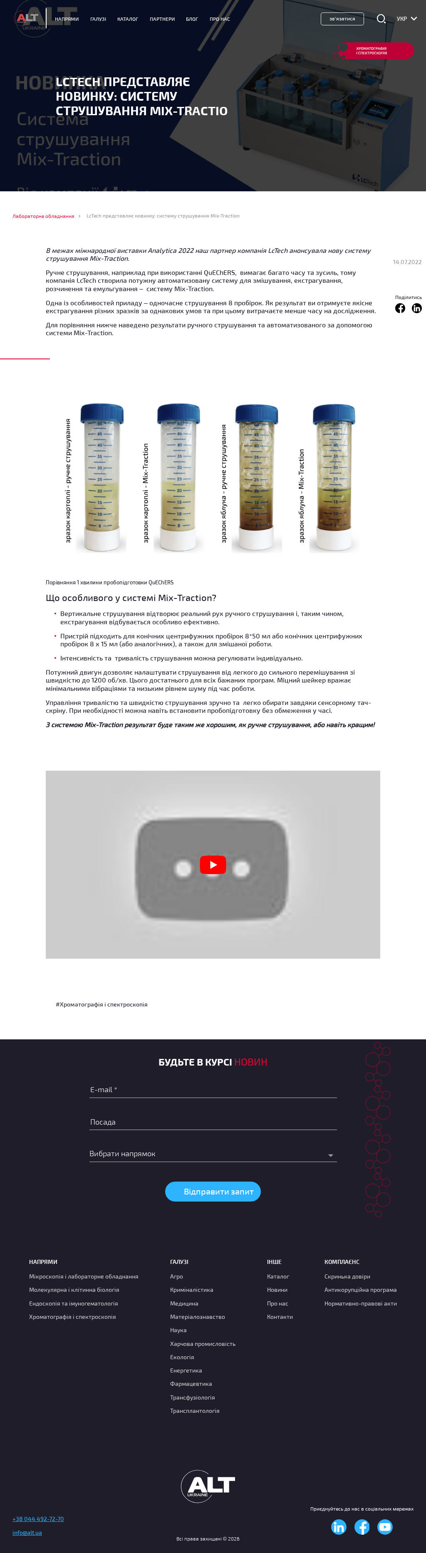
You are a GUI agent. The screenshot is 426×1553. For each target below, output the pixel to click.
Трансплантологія (195, 1410)
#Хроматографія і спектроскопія (102, 1004)
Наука (178, 1329)
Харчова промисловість (202, 1343)
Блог (192, 19)
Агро (176, 1276)
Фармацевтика (191, 1383)
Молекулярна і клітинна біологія (74, 1289)
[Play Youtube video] (213, 865)
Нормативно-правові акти (360, 1303)
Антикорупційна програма (360, 1289)
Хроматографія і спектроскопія (72, 1316)
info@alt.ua (27, 1532)
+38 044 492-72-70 (38, 1518)
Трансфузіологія (192, 1397)
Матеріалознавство (197, 1316)
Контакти (280, 1316)
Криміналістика (191, 1289)
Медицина (184, 1303)
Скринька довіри (347, 1276)
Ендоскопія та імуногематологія (73, 1303)
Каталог (127, 19)
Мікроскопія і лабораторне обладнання (84, 1276)
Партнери (162, 19)
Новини (277, 1289)
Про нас (277, 1303)
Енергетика (186, 1370)
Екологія (182, 1356)
